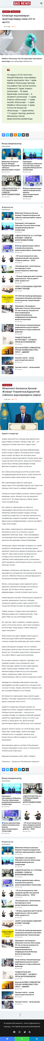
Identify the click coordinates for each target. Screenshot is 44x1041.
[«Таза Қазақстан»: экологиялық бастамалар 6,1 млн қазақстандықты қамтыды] (7, 269)
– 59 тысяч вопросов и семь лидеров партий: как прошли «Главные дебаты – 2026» (27, 258)
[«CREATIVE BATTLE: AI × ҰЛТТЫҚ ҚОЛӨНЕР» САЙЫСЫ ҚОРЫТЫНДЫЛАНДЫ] (11, 180)
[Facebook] (3, 135)
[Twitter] (7, 135)
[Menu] (3, 4)
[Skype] (19, 135)
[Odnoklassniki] (15, 135)
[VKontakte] (11, 135)
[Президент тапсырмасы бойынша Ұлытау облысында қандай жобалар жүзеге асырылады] (32, 154)
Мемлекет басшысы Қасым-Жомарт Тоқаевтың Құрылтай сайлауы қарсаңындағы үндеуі (11, 166)
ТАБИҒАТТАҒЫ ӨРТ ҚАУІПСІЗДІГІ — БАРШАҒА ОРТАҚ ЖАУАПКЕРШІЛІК (26, 339)
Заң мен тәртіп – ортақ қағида (27, 367)
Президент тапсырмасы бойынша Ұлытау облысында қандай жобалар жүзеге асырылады (32, 166)
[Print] (27, 135)
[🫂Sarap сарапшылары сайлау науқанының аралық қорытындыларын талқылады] (32, 180)
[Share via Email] (23, 135)
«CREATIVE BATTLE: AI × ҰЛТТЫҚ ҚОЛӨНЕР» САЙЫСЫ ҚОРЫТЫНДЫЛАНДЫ (28, 238)
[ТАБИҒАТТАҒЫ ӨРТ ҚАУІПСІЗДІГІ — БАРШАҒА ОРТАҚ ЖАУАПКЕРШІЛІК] (7, 340)
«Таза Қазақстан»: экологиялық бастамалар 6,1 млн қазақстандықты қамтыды (27, 268)
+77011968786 (15, 1026)
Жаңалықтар (15, 11)
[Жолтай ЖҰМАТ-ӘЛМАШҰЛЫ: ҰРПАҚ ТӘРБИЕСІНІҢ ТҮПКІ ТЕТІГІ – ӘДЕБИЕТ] (7, 351)
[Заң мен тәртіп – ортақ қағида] (7, 370)
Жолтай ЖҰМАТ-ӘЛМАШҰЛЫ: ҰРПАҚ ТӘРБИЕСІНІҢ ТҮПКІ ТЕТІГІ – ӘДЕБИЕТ (28, 350)
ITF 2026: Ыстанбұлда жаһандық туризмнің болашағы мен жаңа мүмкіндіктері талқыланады (28, 298)
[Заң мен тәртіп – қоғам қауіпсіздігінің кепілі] (7, 361)
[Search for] (41, 4)
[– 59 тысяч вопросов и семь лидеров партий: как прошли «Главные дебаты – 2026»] (7, 259)
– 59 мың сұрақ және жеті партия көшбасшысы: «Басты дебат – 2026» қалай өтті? (28, 278)
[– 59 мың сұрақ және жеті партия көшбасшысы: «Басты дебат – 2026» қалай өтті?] (7, 279)
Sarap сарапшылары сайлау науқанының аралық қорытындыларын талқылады (28, 248)
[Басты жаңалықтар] (22, 3)
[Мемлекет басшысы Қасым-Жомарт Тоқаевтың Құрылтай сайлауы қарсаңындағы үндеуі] (11, 154)
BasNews (6, 11)
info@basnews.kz (34, 1023)
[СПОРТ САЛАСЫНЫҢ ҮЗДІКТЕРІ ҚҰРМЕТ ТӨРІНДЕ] (7, 289)
